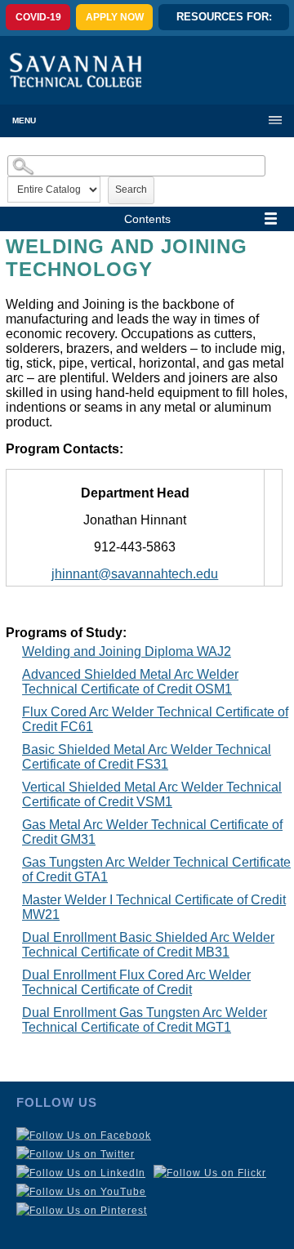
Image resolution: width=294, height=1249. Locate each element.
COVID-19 (38, 17)
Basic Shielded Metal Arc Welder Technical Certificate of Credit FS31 (146, 757)
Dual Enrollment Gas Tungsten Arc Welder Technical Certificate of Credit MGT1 (144, 1020)
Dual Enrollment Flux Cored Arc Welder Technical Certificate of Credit (136, 982)
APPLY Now (115, 17)
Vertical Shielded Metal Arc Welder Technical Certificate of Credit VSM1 (152, 794)
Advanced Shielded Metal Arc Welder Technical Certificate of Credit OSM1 (130, 681)
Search (131, 189)
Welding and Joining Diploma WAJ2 (126, 651)
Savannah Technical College (76, 69)
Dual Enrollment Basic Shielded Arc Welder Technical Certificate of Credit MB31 (148, 944)
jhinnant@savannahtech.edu (134, 574)
